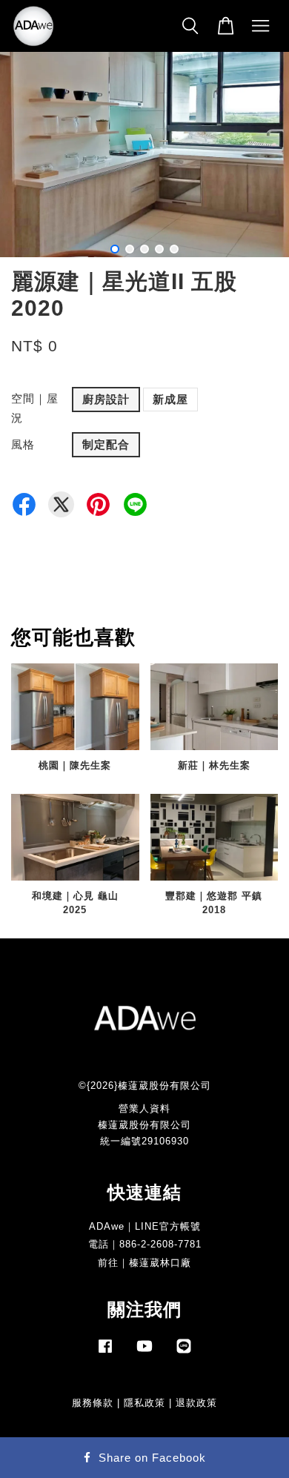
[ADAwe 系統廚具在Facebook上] (105, 1353)
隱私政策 (144, 1402)
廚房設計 (106, 399)
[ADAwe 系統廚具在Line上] (183, 1353)
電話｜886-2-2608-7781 (145, 1244)
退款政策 (196, 1402)
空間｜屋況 (35, 408)
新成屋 (170, 399)
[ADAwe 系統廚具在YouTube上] (144, 1353)
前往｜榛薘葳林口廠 (144, 1262)
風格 (23, 444)
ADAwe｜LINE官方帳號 (145, 1226)
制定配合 (106, 444)
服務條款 (92, 1402)
